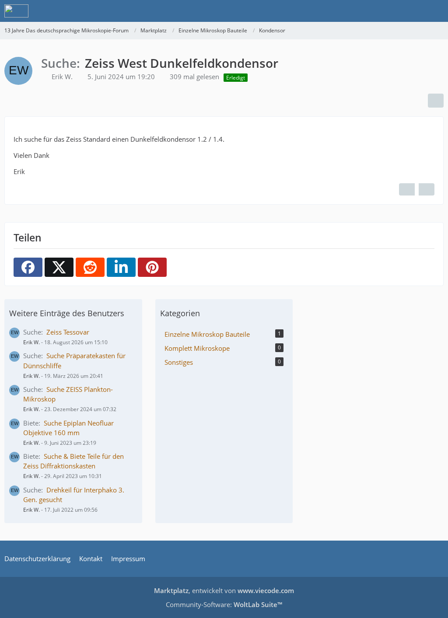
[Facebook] (28, 267)
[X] (59, 267)
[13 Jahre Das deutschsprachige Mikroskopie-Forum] (16, 11)
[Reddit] (90, 267)
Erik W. (31, 342)
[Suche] (393, 11)
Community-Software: (224, 604)
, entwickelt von (224, 590)
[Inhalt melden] (426, 189)
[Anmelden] (415, 11)
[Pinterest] (152, 267)
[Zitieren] (407, 189)
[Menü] (436, 11)
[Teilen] (436, 101)
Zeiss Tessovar (67, 332)
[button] (121, 267)
